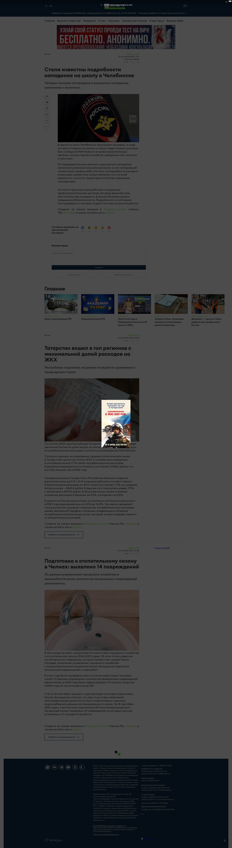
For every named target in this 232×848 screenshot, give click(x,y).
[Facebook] (81, 767)
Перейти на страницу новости (61, 535)
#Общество (133, 335)
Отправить (99, 267)
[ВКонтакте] (46, 96)
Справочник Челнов (134, 20)
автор (47, 54)
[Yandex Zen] (47, 767)
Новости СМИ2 (162, 548)
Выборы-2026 (175, 20)
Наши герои (156, 20)
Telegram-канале (114, 209)
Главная (49, 20)
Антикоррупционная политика (153, 806)
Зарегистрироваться (123, 275)
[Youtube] (68, 767)
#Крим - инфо (132, 54)
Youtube (69, 212)
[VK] (54, 767)
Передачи (89, 20)
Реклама (114, 20)
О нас (102, 20)
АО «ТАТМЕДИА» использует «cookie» (108, 826)
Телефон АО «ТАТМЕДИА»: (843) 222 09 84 (157, 809)
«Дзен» (110, 212)
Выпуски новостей (69, 20)
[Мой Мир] (46, 120)
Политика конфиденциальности (106, 834)
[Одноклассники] (46, 108)
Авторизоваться (74, 275)
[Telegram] (46, 102)
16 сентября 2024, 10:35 (128, 550)
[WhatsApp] (46, 114)
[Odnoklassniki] (75, 767)
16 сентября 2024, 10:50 (128, 338)
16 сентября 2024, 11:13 (128, 56)
